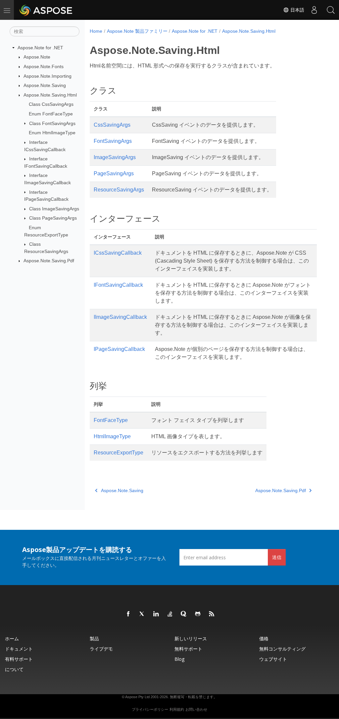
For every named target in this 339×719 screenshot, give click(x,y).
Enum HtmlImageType (52, 132)
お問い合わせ (196, 709)
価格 (263, 638)
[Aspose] (46, 10)
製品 (94, 638)
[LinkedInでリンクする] (156, 614)
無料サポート (188, 649)
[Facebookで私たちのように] (128, 614)
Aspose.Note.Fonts (44, 66)
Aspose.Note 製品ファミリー (137, 31)
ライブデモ (101, 649)
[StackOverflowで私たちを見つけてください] (170, 614)
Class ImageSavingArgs (54, 208)
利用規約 (177, 709)
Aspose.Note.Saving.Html (50, 95)
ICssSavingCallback (118, 253)
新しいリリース (190, 638)
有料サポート (19, 659)
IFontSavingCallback (118, 285)
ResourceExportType (118, 452)
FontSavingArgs (113, 141)
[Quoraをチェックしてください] (184, 614)
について (14, 669)
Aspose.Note (37, 57)
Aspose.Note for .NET (40, 47)
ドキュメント (19, 649)
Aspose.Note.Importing (48, 76)
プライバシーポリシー (150, 709)
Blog (179, 659)
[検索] (330, 10)
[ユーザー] (314, 10)
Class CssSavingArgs (51, 104)
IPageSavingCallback (119, 349)
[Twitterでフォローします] (142, 614)
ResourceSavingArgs (119, 189)
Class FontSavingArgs (52, 123)
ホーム (12, 638)
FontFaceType (111, 420)
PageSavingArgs (114, 173)
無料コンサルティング (282, 649)
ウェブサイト (273, 659)
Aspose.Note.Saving (45, 85)
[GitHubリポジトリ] (198, 614)
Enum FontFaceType (51, 113)
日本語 (296, 10)
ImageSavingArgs (115, 157)
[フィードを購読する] (212, 614)
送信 (276, 557)
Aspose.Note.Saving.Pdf (49, 260)
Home (96, 31)
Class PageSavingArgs (53, 218)
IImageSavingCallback (120, 317)
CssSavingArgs (112, 125)
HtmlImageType (112, 436)
